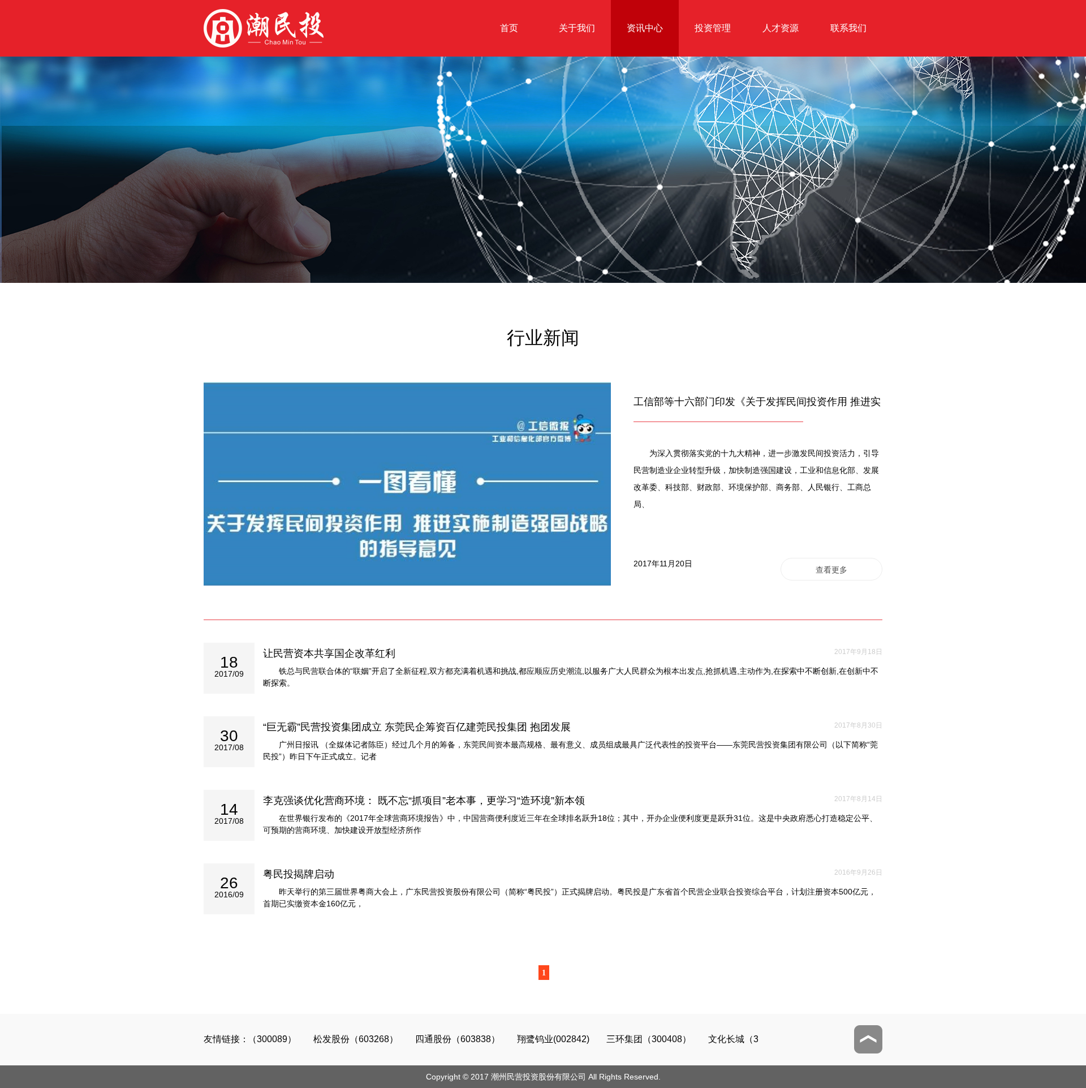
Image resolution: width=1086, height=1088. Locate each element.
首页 (509, 28)
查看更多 (831, 569)
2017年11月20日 (663, 563)
